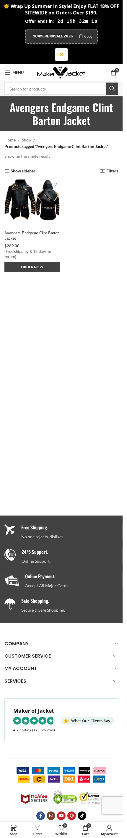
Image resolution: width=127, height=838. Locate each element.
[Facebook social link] (40, 815)
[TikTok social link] (82, 815)
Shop (26, 139)
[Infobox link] (63, 556)
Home (10, 139)
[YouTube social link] (61, 815)
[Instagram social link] (51, 815)
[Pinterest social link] (71, 815)
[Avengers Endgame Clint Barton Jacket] (32, 204)
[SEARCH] (112, 89)
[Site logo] (61, 72)
